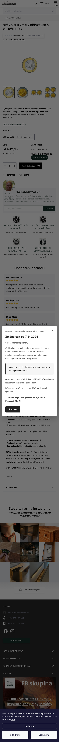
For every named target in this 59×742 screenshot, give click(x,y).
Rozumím (13, 409)
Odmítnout (15, 734)
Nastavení (29, 726)
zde (13, 719)
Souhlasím (44, 734)
